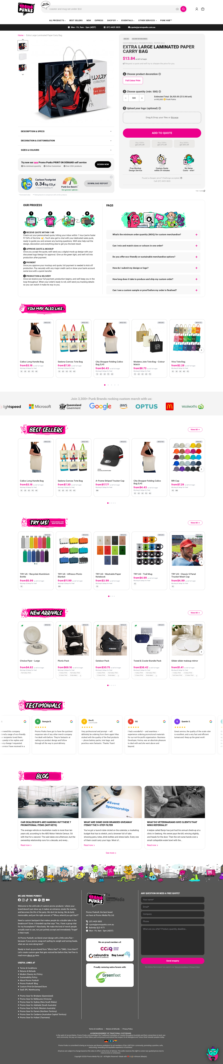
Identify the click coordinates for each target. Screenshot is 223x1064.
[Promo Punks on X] (30, 900)
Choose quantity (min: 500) (142, 91)
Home (20, 35)
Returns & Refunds (28, 971)
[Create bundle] (43, 373)
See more (111, 853)
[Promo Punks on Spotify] (39, 900)
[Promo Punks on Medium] (47, 900)
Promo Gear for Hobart (30, 1017)
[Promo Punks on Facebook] (19, 900)
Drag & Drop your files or (162, 117)
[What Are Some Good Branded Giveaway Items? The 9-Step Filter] (111, 802)
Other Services (146, 20)
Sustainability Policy (28, 977)
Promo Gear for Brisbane (30, 996)
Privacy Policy (195, 967)
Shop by (111, 20)
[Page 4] (114, 385)
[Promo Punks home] (26, 9)
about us (31, 955)
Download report (98, 183)
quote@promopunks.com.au (143, 27)
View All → (195, 429)
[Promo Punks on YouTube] (35, 900)
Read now (25, 845)
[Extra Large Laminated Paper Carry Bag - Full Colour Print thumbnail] (23, 45)
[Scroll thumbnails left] (23, 39)
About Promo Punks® (29, 980)
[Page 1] (104, 385)
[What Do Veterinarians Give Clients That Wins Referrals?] (175, 802)
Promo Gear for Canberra (30, 1014)
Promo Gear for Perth (29, 1008)
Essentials (127, 20)
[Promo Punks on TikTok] (26, 900)
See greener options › (70, 190)
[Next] (201, 350)
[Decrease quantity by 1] (125, 98)
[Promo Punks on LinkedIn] (43, 900)
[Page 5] (118, 385)
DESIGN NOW (103, 164)
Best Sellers (76, 20)
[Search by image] (177, 9)
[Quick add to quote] (51, 676)
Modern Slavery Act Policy (31, 974)
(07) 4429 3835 (113, 27)
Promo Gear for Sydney (30, 1002)
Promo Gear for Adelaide (30, 1005)
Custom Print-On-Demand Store (33, 986)
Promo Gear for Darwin (30, 1011)
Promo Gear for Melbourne (31, 999)
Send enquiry (172, 961)
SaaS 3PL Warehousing (30, 990)
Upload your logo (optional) (142, 108)
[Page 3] (111, 385)
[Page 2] (108, 385)
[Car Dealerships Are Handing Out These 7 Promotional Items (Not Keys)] (48, 802)
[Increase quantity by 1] (142, 98)
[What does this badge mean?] (111, 177)
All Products (57, 20)
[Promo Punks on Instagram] (23, 900)
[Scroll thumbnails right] (23, 74)
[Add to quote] (49, 373)
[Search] (183, 9)
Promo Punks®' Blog (29, 983)
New (88, 20)
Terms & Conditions (28, 968)
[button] (162, 64)
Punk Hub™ (166, 20)
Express (99, 20)
